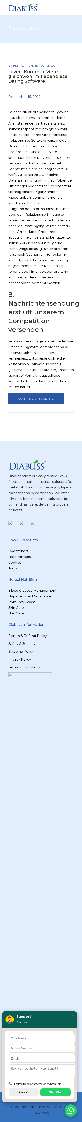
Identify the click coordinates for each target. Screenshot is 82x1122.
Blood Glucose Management (32, 590)
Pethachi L (22, 65)
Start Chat (55, 1092)
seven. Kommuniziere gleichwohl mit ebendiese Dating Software (38, 76)
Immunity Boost (21, 602)
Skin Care (16, 608)
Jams (12, 568)
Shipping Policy (21, 651)
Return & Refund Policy (27, 636)
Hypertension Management (31, 596)
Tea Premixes (19, 557)
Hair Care (16, 613)
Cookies (14, 562)
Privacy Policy (19, 659)
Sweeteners (18, 551)
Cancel (23, 1092)
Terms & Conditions (24, 667)
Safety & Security (21, 643)
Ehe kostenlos (44, 65)
